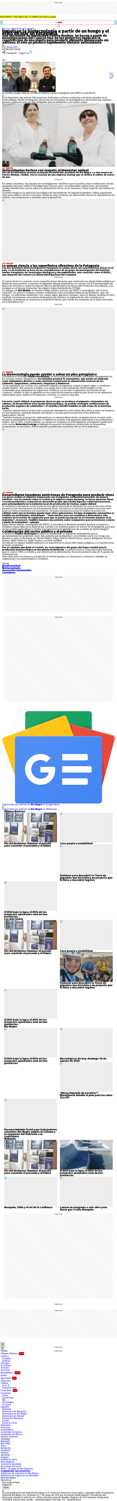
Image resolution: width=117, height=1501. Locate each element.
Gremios (6, 1358)
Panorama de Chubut (13, 1416)
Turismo (5, 1368)
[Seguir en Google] (3, 95)
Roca (3, 1446)
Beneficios (6, 1480)
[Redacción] (3, 44)
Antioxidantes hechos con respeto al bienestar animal (45, 170)
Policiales (6, 1425)
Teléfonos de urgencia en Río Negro (20, 1473)
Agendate (8, 1378)
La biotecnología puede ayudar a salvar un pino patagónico (49, 374)
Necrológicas (7, 1462)
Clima (5, 1395)
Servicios (5, 1370)
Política (5, 1356)
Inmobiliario (7, 1430)
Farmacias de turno (11, 1466)
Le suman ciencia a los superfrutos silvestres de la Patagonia (50, 266)
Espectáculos (9, 1388)
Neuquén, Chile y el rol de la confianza (28, 1207)
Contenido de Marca (11, 1434)
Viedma (5, 1453)
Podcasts (5, 1427)
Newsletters (10, 1372)
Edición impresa (9, 1437)
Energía (5, 1363)
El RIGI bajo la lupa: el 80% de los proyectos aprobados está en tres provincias (25, 914)
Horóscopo (8, 1398)
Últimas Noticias (12, 1353)
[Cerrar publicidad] (2, 1344)
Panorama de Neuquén (14, 1411)
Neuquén (5, 1441)
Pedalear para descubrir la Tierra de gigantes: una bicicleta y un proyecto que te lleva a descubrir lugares (86, 878)
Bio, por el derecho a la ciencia (18, 28)
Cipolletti (5, 1450)
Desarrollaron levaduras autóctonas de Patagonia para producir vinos (58, 495)
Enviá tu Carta (9, 1423)
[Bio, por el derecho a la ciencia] (58, 26)
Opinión (5, 1407)
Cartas (5, 1421)
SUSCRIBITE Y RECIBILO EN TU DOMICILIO (28, 16)
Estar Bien (9, 1390)
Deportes (6, 1381)
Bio (3, 1400)
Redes (4, 1375)
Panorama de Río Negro (14, 1414)
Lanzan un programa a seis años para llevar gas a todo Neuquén (83, 1208)
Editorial (6, 1409)
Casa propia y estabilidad (76, 843)
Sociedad (5, 1393)
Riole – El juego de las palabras (17, 1469)
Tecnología (8, 1402)
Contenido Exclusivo (11, 1432)
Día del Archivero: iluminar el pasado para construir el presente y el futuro (27, 844)
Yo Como (6, 1404)
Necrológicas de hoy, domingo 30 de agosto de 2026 (83, 1059)
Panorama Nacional (12, 1418)
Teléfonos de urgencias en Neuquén (20, 1475)
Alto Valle (5, 1443)
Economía (6, 1365)
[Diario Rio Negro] (3, 1490)
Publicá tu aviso (9, 1459)
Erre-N (5, 1385)
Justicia (6, 1361)
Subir (6, 1487)
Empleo (5, 1457)
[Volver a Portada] (58, 22)
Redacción (11, 47)
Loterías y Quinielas (11, 1464)
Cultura (4, 1383)
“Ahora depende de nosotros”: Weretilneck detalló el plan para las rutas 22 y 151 (86, 1095)
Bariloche (6, 1448)
